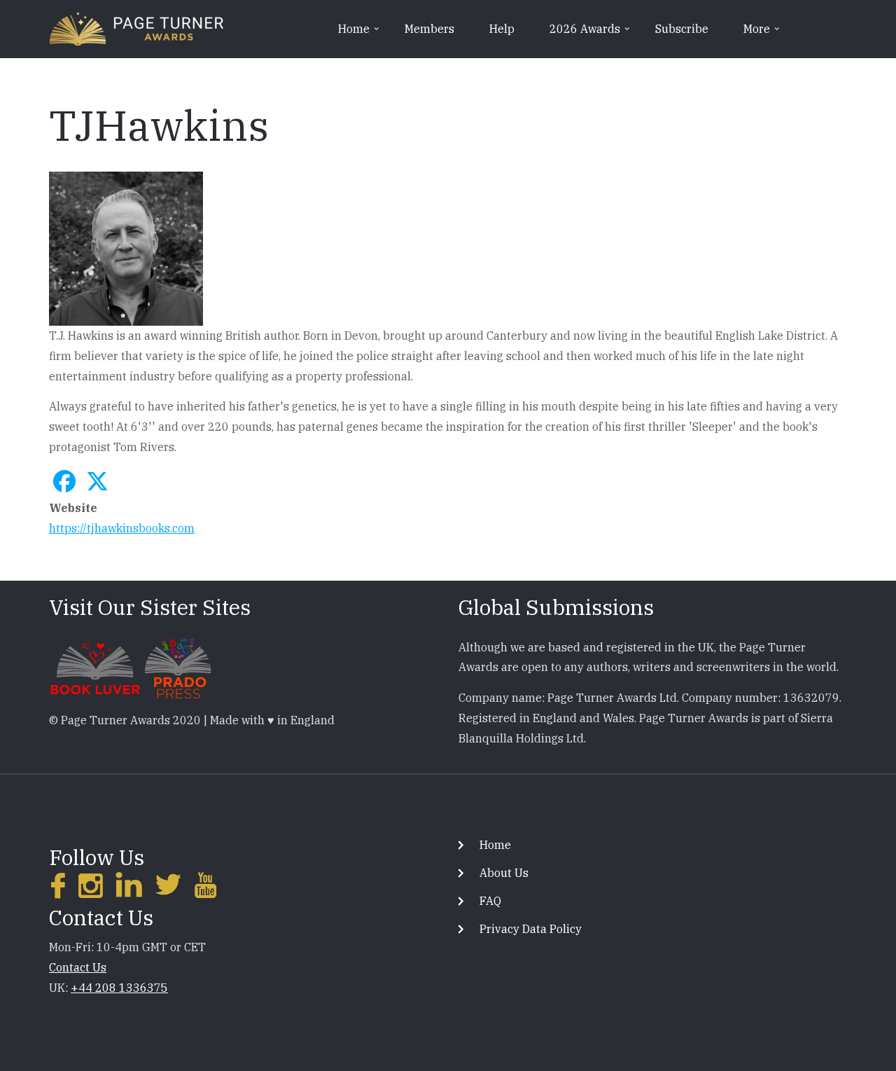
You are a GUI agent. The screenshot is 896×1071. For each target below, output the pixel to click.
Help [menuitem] (501, 29)
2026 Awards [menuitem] (591, 34)
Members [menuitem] (429, 29)
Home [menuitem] (360, 34)
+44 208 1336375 (119, 988)
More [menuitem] (762, 34)
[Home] (136, 27)
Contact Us (77, 967)
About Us (503, 873)
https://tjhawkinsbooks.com (122, 528)
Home (495, 845)
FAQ (490, 901)
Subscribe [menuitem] (681, 29)
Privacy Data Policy (530, 929)
